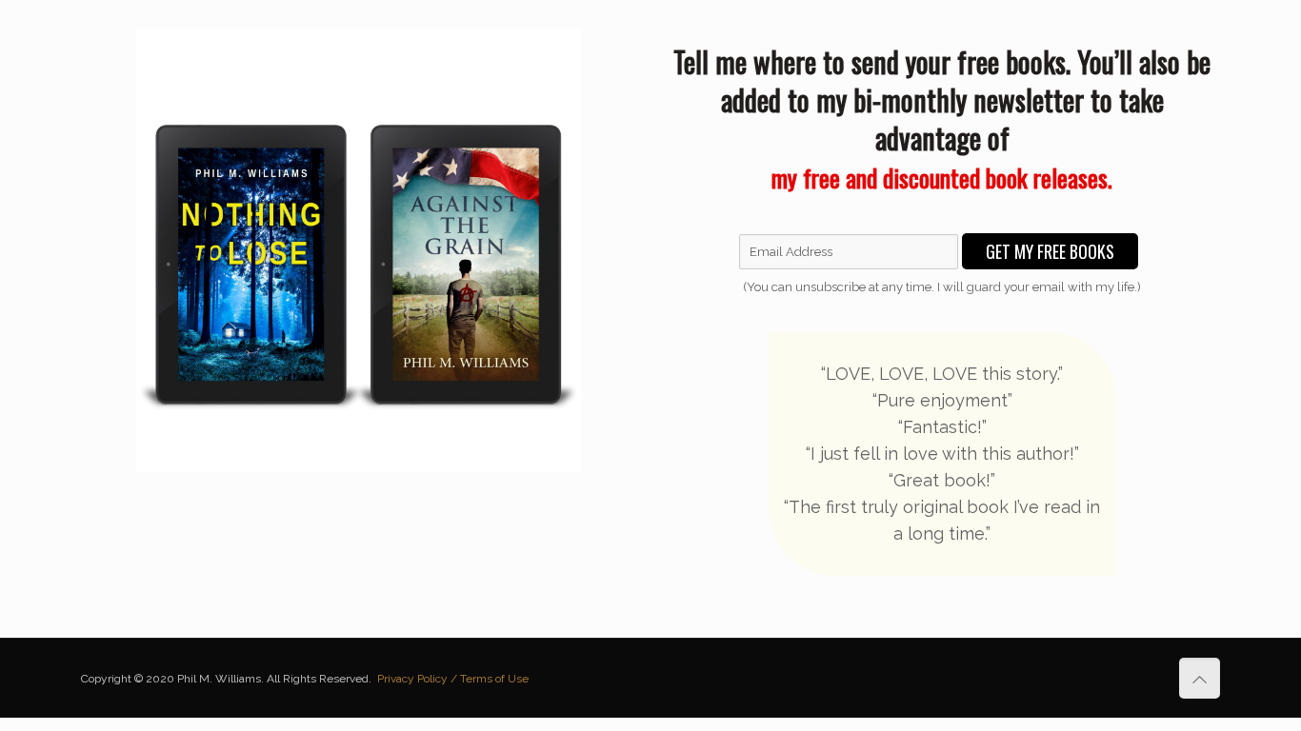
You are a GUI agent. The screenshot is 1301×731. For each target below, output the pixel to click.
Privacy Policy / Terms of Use (453, 678)
